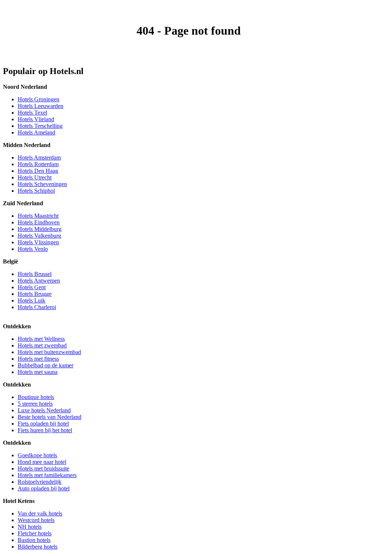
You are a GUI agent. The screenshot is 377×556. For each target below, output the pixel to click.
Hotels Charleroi (37, 307)
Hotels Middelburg (39, 229)
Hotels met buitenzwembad (49, 352)
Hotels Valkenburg (39, 235)
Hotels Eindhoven (39, 222)
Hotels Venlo (33, 249)
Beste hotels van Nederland (49, 417)
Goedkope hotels (37, 455)
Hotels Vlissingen (38, 242)
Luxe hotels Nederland (44, 410)
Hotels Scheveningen (42, 184)
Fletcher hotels (35, 533)
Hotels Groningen (38, 99)
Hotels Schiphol (36, 191)
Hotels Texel (32, 112)
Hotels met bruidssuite (43, 468)
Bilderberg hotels (37, 546)
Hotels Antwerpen (39, 280)
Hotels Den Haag (38, 171)
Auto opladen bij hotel (44, 488)
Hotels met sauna (37, 372)
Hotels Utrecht (35, 177)
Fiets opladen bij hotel (43, 423)
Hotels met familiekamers (47, 475)
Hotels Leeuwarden (40, 106)
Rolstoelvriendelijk (39, 482)
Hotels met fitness (38, 359)
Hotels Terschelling (40, 126)
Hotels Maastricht (38, 216)
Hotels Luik (31, 300)
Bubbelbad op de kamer (45, 365)
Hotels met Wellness (41, 339)
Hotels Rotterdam (38, 164)
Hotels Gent (32, 287)
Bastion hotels (34, 540)
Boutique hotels (36, 397)
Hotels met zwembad (42, 345)
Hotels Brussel (35, 274)
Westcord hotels (36, 520)
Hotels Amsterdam (39, 157)
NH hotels (30, 527)
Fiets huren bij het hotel (45, 430)
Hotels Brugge (35, 294)
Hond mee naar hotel (42, 462)
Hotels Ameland (36, 132)
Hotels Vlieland (36, 119)
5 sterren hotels (35, 404)
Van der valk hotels (40, 513)
